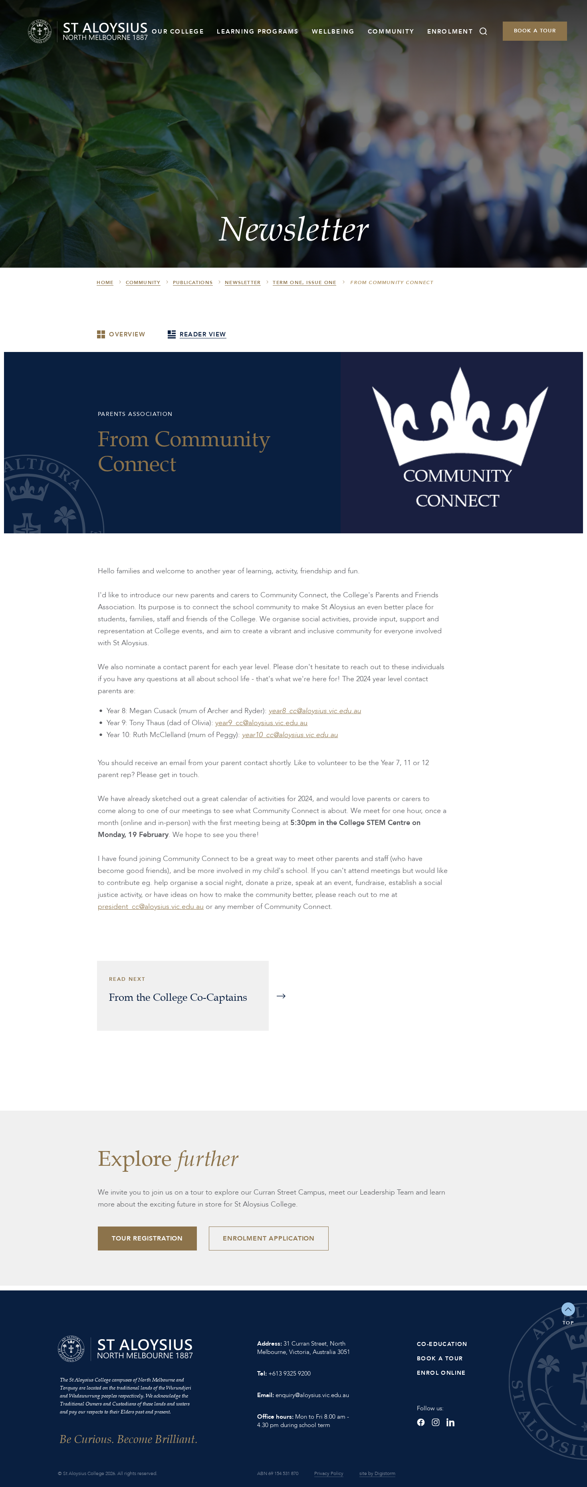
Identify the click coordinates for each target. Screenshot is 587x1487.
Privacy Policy (328, 1473)
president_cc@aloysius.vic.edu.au (151, 907)
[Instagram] (436, 1422)
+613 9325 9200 (289, 1374)
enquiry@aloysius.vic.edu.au (312, 1395)
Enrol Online (441, 1373)
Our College (178, 32)
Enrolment (450, 32)
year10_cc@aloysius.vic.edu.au (290, 735)
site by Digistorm (377, 1473)
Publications (193, 282)
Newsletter (243, 282)
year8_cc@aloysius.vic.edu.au (315, 711)
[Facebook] (421, 1422)
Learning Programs (258, 32)
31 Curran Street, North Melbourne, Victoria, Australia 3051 (303, 1348)
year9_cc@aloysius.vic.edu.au (261, 723)
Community (391, 32)
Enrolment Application (269, 1238)
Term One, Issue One (304, 282)
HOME (105, 282)
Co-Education (442, 1344)
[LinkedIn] (450, 1422)
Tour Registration (147, 1238)
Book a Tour (535, 30)
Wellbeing (333, 32)
